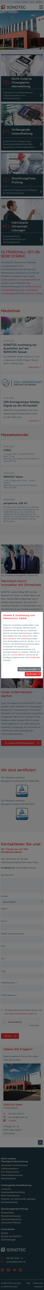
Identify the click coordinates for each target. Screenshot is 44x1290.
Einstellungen (34, 657)
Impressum (11, 638)
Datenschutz (27, 636)
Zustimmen (31, 674)
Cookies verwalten (28, 669)
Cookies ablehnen (18, 655)
